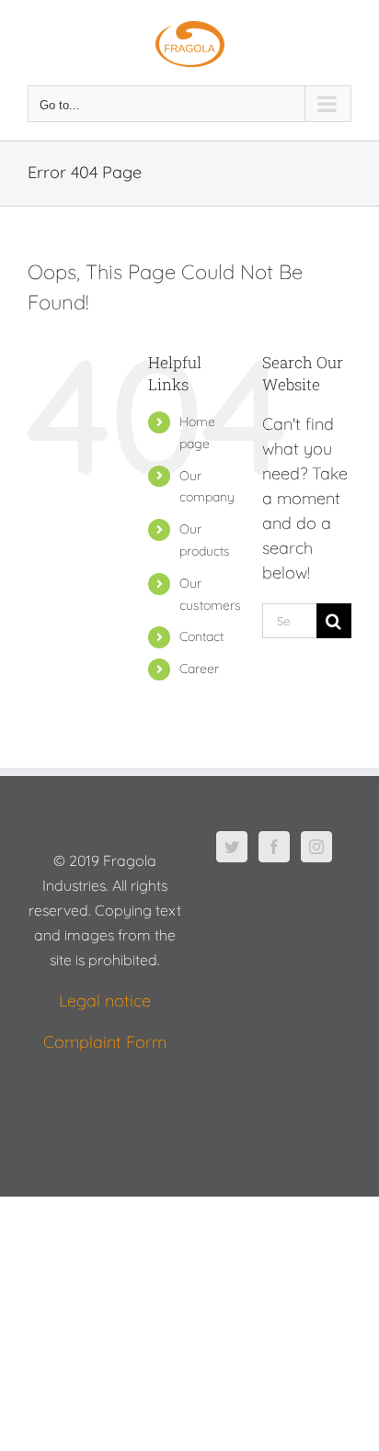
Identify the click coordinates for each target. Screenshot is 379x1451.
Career (199, 668)
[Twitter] (231, 846)
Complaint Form (105, 1041)
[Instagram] (316, 846)
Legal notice (105, 1000)
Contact (201, 636)
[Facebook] (274, 846)
